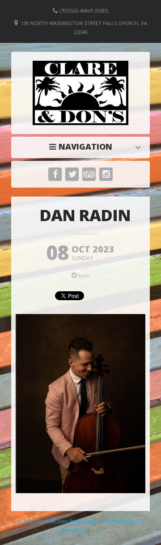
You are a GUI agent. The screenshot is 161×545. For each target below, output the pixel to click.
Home (82, 146)
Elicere (93, 530)
